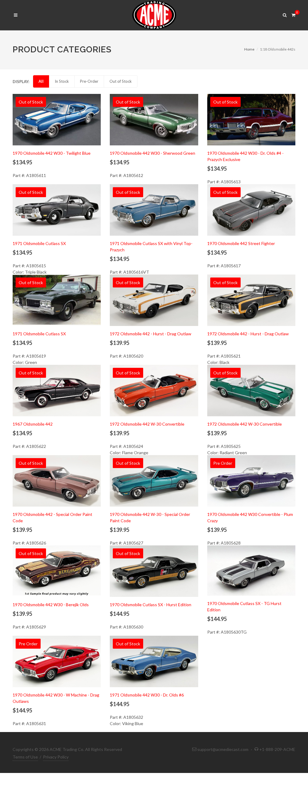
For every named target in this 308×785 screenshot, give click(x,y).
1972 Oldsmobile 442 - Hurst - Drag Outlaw (150, 333)
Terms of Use (25, 756)
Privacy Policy (56, 756)
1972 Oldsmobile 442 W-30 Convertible (147, 424)
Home (249, 49)
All (41, 81)
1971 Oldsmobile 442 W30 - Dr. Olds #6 (147, 694)
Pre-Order (89, 81)
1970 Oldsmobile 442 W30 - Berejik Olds (51, 604)
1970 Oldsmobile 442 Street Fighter (241, 243)
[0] (293, 14)
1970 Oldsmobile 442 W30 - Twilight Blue (52, 153)
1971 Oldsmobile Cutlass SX (39, 243)
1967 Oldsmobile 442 (33, 424)
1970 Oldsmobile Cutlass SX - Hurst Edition (150, 604)
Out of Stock (120, 81)
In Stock (62, 81)
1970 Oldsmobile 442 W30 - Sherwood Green (152, 153)
